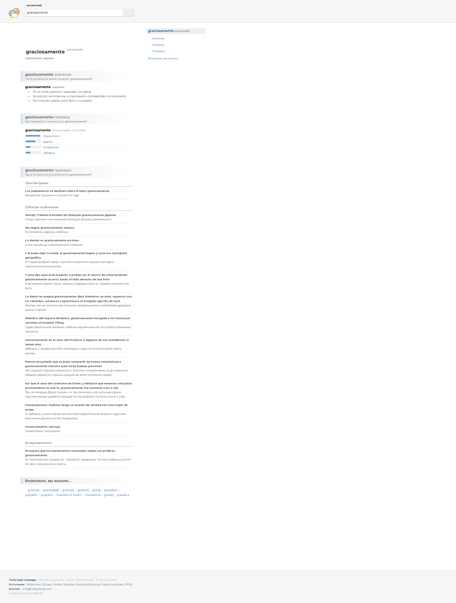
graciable (110, 490)
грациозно (51, 136)
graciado (31, 495)
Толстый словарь (23, 580)
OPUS (128, 584)
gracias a (123, 495)
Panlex (57, 584)
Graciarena (92, 495)
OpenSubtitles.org (87, 584)
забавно (49, 153)
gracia (96, 490)
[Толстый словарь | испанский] (14, 13)
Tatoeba (68, 584)
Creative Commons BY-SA (26, 593)
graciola (83, 490)
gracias (108, 495)
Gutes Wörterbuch (80, 580)
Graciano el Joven (68, 495)
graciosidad (51, 490)
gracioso (68, 490)
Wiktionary (34, 584)
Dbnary (47, 584)
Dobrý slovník (106, 580)
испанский (34, 5)
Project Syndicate (112, 584)
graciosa (33, 490)
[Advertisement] (174, 92)
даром (48, 141)
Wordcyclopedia (51, 580)
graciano (47, 495)
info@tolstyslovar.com (37, 589)
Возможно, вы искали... (163, 58)
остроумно (51, 147)
